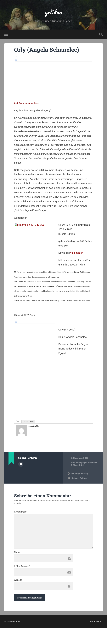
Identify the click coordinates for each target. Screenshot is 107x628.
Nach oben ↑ (96, 621)
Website (18, 580)
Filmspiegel (81, 462)
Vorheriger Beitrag (79, 473)
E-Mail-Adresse (22, 566)
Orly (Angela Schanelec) (46, 49)
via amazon (76, 252)
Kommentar (20, 512)
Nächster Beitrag (79, 478)
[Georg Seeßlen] (21, 435)
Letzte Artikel (28, 422)
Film (73, 462)
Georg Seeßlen (33, 426)
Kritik (81, 465)
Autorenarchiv (20, 464)
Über (17, 422)
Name (17, 552)
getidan (53, 12)
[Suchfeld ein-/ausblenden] (101, 34)
